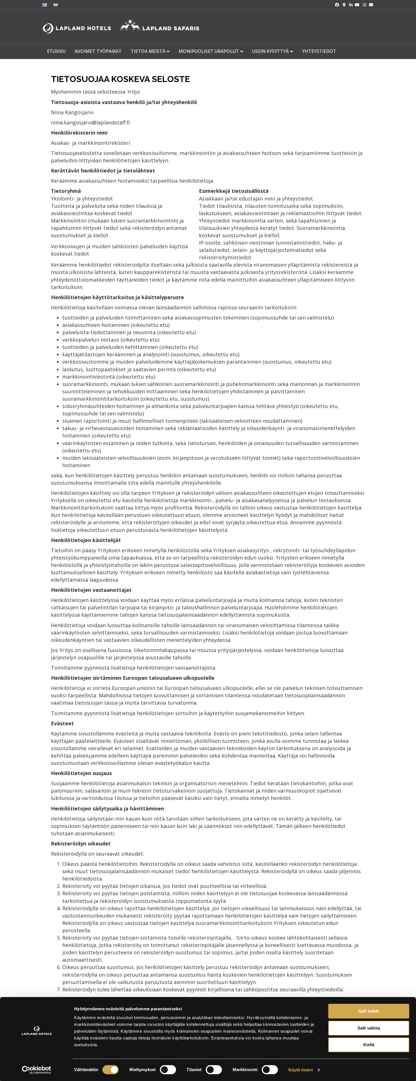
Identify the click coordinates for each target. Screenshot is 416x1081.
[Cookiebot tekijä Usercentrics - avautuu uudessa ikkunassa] (36, 1070)
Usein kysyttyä (270, 51)
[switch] (168, 1069)
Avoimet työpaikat (98, 51)
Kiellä (368, 1044)
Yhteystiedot (319, 51)
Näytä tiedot (300, 1069)
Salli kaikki (368, 1011)
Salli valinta (368, 1028)
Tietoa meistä (148, 51)
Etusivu (56, 51)
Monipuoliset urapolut (209, 51)
